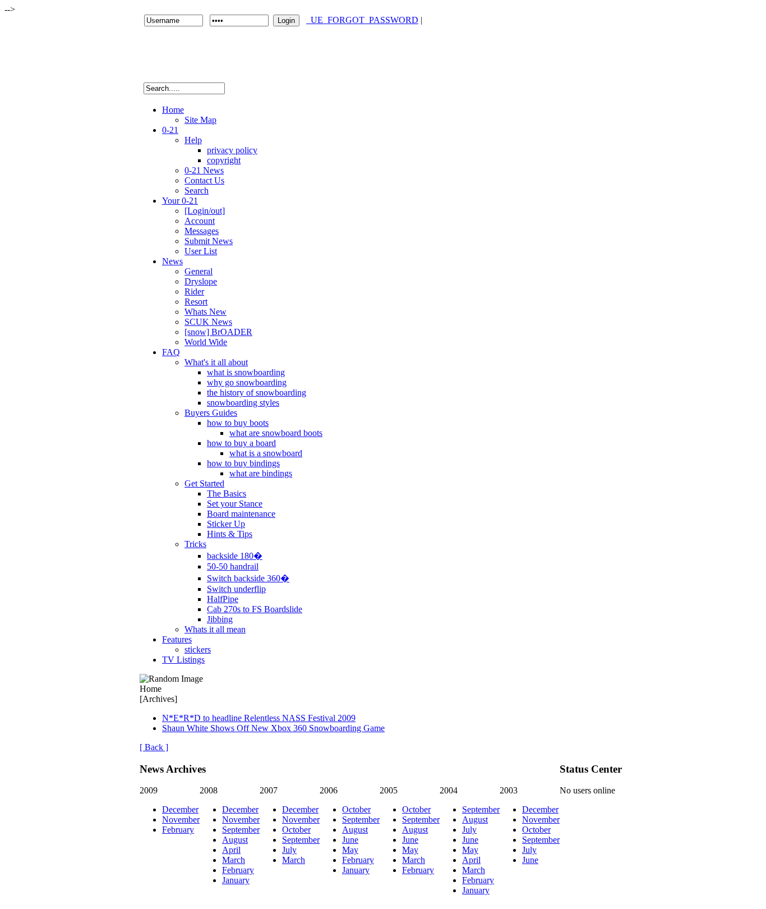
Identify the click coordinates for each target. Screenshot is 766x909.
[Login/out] (204, 210)
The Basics (226, 493)
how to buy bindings (243, 463)
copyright (224, 160)
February (178, 829)
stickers (197, 649)
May (350, 850)
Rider (194, 291)
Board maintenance (241, 513)
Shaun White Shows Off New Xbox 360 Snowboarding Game (273, 728)
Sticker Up (226, 524)
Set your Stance (234, 503)
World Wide (205, 342)
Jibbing (220, 619)
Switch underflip (236, 589)
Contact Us (204, 180)
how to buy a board (241, 443)
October (296, 829)
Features (177, 639)
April (231, 850)
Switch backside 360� (248, 578)
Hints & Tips (229, 534)
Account (199, 221)
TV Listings (183, 659)
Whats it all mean (215, 629)
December (180, 809)
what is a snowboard (265, 453)
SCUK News (208, 322)
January (236, 880)
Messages (201, 231)
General (198, 271)
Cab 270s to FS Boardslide (254, 609)
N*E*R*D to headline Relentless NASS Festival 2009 (259, 718)
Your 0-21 (180, 200)
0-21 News (204, 170)
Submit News (208, 241)
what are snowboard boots (275, 433)
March (233, 860)
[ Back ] (154, 747)
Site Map (200, 120)
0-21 (170, 130)
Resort (195, 301)
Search (196, 190)
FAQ (171, 352)
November (181, 819)
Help (193, 140)
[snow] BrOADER (218, 332)
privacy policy (232, 150)
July (289, 850)
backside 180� (234, 556)
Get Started (204, 483)
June (350, 839)
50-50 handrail (233, 566)
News (172, 261)
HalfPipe (222, 599)
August (235, 839)
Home (173, 109)
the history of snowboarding (256, 392)
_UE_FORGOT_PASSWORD (362, 20)
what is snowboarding (246, 372)
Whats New (205, 311)
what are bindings (260, 473)
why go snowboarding (247, 382)
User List (200, 251)
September (241, 829)
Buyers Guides (210, 412)
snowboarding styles (243, 402)
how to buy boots (238, 423)
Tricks (195, 544)
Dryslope (200, 281)
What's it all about (216, 362)
